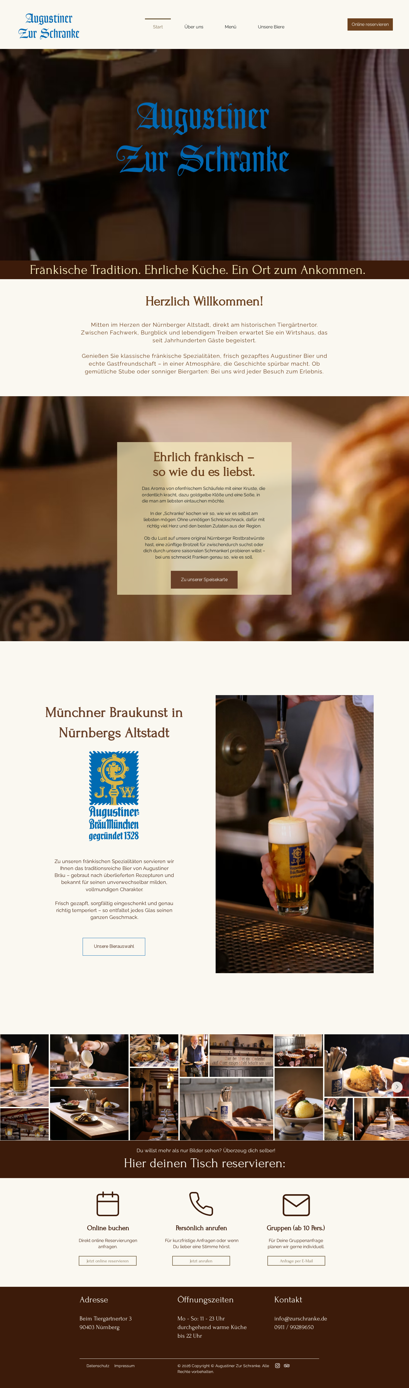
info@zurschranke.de (300, 1318)
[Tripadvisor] (287, 1365)
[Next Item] (397, 1087)
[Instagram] (277, 1365)
